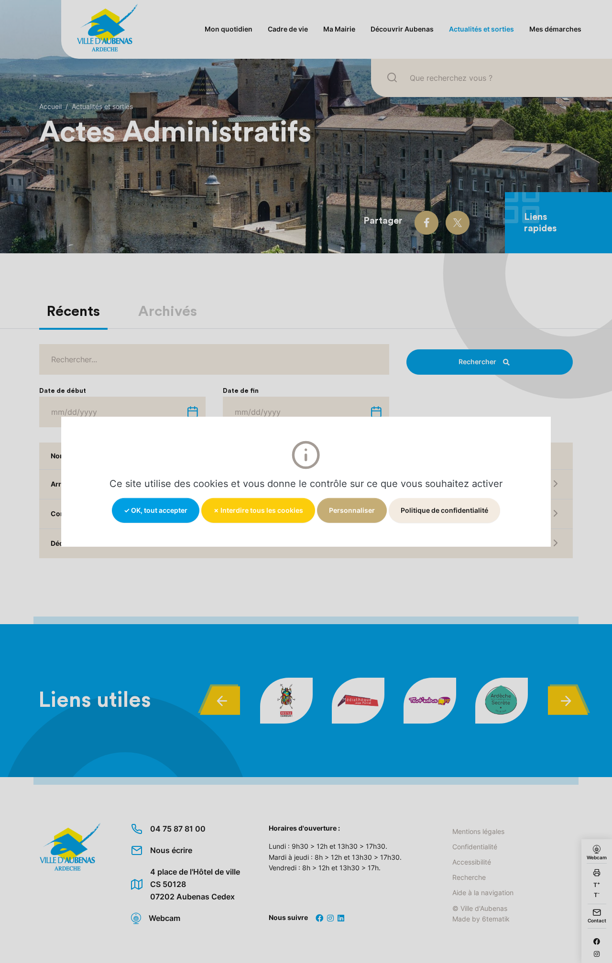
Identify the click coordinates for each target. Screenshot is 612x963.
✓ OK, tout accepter (155, 510)
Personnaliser (352, 510)
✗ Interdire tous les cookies (258, 510)
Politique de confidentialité (444, 510)
